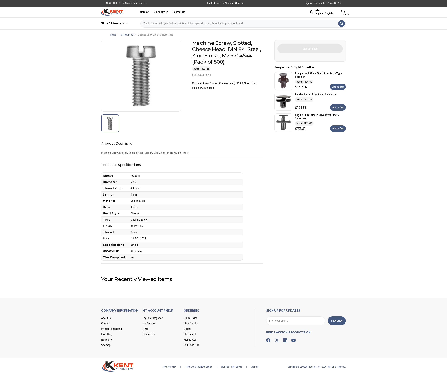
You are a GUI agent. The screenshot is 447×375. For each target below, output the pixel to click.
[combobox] (243, 24)
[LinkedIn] (285, 340)
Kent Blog (106, 334)
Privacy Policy (169, 366)
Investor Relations (111, 329)
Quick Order (161, 12)
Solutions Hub (191, 345)
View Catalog (191, 323)
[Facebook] (268, 340)
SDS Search (190, 334)
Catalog (144, 12)
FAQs (145, 329)
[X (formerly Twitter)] (277, 340)
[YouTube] (293, 340)
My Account (149, 323)
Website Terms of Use (231, 366)
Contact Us (179, 12)
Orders (187, 329)
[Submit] (341, 23)
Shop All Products (113, 23)
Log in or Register (152, 318)
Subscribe (337, 320)
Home (113, 34)
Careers (105, 323)
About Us (106, 318)
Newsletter (107, 339)
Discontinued (126, 34)
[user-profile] (311, 12)
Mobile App (190, 339)
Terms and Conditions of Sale (198, 366)
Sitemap (106, 345)
